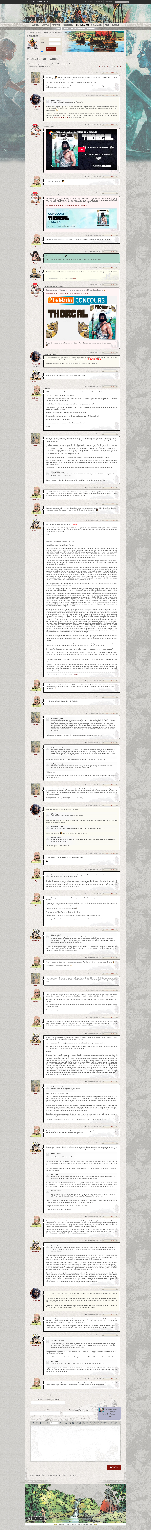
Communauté (82, 25)
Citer (113, 72)
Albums (45, 25)
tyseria (35, 263)
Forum (58, 29)
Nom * (45, 1410)
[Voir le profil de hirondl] (35, 82)
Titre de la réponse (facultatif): (47, 1400)
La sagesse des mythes (61, 117)
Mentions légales (71, 1524)
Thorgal (104, 1414)
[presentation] (33, 1423)
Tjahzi (36, 136)
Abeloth (35, 279)
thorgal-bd (36, 107)
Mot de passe (42, 44)
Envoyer (114, 1467)
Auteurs (56, 25)
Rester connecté (47, 52)
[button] (33, 1423)
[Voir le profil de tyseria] (35, 260)
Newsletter (109, 2)
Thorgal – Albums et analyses (49, 32)
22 (117, 66)
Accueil (29, 32)
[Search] (126, 2)
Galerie (115, 25)
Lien (107, 72)
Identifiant (43, 39)
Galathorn (35, 382)
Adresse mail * (78, 1410)
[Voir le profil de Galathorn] (35, 379)
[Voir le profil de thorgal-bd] (35, 104)
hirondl (35, 84)
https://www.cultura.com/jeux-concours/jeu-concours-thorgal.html (66, 205)
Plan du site (62, 1524)
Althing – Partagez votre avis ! (74, 29)
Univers (36, 25)
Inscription (98, 2)
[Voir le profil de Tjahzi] (36, 134)
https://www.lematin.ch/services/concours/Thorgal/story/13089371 (67, 293)
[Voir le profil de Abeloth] (35, 277)
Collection (67, 25)
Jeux (107, 25)
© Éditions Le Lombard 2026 (84, 1524)
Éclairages (96, 25)
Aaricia (112, 1414)
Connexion (88, 2)
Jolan (108, 1416)
